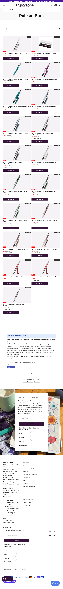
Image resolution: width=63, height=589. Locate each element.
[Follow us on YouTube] (50, 535)
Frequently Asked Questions (28, 470)
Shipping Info (27, 477)
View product (11, 58)
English (21, 569)
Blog (24, 496)
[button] (48, 5)
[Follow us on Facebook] (45, 531)
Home (6, 9)
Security (25, 480)
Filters (56, 29)
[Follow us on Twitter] (50, 531)
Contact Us (26, 505)
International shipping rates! (31, 382)
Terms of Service (28, 499)
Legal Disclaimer (28, 490)
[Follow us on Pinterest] (45, 535)
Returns (25, 483)
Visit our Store (27, 493)
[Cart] (55, 5)
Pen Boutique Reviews (30, 474)
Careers (25, 466)
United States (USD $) (10, 569)
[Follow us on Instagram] (54, 531)
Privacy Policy (27, 502)
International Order (29, 487)
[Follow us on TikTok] (54, 535)
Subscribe (32, 424)
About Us (26, 463)
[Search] (7, 5)
